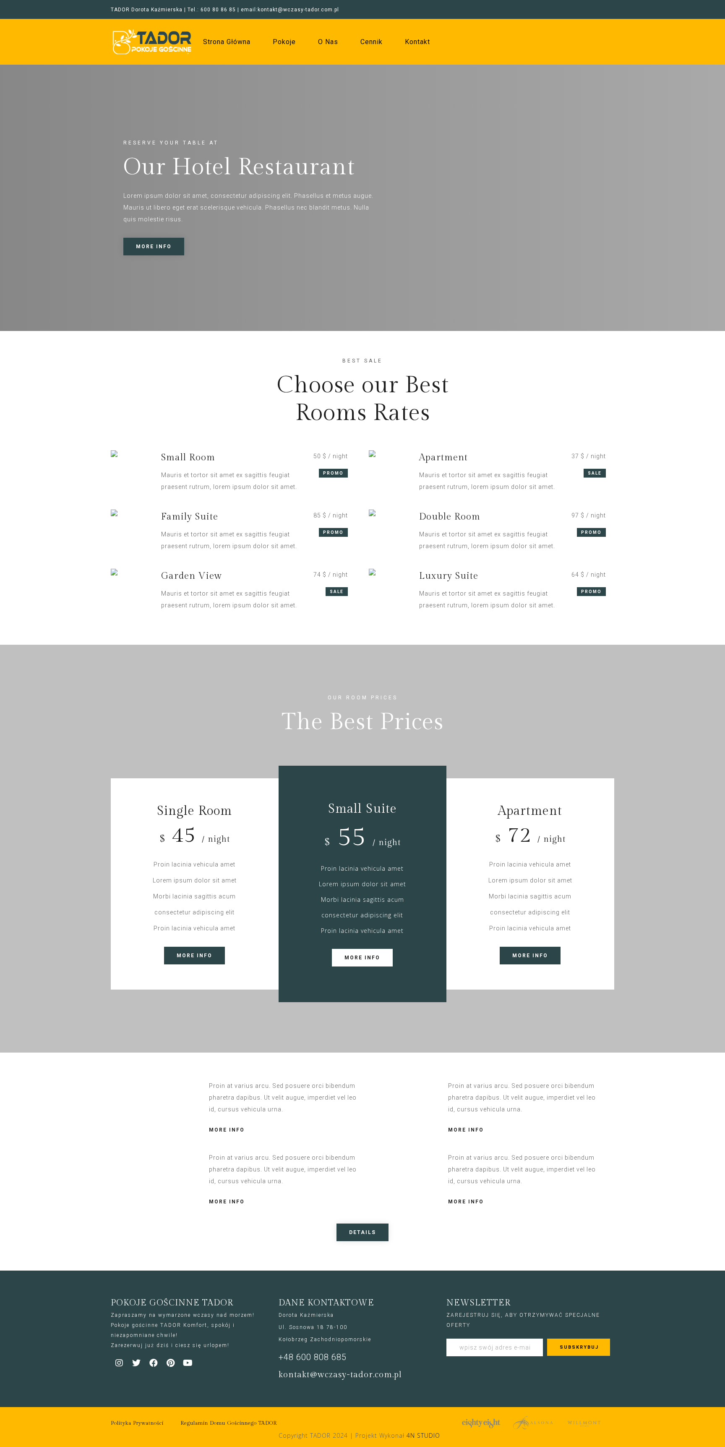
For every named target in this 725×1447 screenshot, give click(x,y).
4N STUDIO (423, 1435)
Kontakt (417, 42)
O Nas (328, 42)
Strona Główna (226, 42)
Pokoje (284, 42)
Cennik (371, 42)
